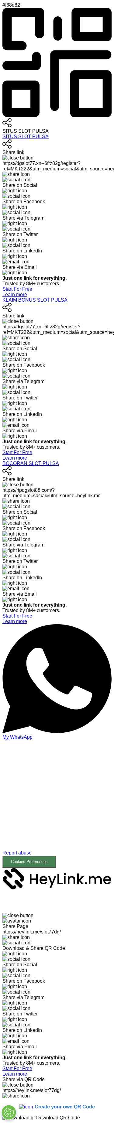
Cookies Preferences (29, 861)
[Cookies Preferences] (8, 1112)
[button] (57, 804)
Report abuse (17, 852)
